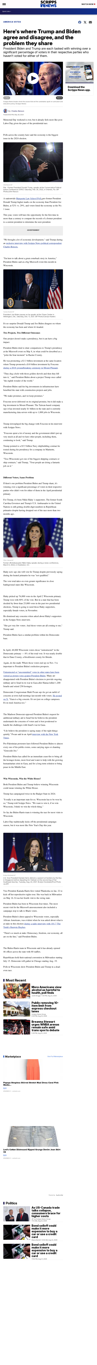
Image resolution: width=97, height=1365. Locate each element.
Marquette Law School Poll (29, 198)
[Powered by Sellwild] (59, 1195)
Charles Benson (17, 111)
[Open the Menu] (4, 4)
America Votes (12, 22)
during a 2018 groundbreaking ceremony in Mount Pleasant (30, 367)
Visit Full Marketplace (55, 1056)
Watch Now (88, 4)
